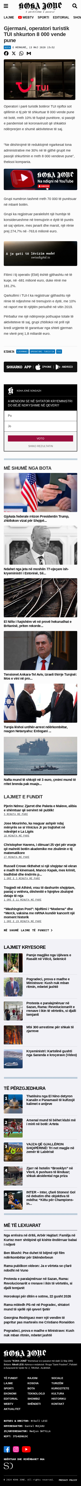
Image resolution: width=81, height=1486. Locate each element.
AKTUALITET (12, 1409)
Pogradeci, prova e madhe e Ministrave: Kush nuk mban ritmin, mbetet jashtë (48, 983)
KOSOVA (33, 1383)
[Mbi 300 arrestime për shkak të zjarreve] (13, 1034)
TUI (59, 351)
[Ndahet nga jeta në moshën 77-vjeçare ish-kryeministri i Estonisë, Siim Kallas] (40, 545)
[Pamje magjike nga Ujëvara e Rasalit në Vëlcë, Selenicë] (13, 962)
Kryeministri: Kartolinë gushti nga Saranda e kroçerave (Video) (51, 1053)
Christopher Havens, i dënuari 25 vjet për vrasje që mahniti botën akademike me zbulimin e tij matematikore (40, 849)
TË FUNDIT (11, 1378)
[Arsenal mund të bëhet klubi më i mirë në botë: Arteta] (13, 1127)
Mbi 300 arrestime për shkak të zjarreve (50, 1029)
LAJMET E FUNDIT (23, 796)
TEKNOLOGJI (36, 1393)
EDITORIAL (61, 17)
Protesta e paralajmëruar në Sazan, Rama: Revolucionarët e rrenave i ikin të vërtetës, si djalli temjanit (51, 1008)
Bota (7, 47)
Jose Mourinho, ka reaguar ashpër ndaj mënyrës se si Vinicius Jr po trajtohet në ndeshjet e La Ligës (34, 827)
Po (10, 415)
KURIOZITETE (60, 1388)
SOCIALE (57, 1378)
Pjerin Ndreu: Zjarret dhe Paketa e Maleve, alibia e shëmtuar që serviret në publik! (40, 808)
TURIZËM (57, 1383)
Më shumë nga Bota (27, 468)
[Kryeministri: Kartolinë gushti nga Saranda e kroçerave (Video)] (13, 1058)
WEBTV (28, 17)
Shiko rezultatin (40, 446)
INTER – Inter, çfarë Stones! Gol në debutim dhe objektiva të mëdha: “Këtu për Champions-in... (50, 1197)
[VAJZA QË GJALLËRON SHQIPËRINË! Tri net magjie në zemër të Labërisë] (13, 1151)
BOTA (31, 1388)
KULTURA (57, 1393)
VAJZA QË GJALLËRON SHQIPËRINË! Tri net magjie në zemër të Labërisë (50, 1148)
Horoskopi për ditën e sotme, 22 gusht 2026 (37, 1296)
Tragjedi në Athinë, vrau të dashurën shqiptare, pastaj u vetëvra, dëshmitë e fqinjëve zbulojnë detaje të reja (39, 892)
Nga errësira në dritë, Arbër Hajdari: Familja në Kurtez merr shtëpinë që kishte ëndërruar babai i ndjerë (40, 1239)
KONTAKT (57, 1403)
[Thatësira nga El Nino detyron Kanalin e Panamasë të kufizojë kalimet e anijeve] (13, 1103)
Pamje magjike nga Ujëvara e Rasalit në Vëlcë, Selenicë (48, 957)
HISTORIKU (58, 1398)
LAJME (9, 17)
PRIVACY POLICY (68, 1480)
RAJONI (32, 1378)
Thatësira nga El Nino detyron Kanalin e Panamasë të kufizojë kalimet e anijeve (50, 1100)
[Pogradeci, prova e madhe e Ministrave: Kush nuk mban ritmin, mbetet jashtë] (13, 986)
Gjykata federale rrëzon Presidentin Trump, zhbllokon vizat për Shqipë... (36, 519)
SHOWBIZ (34, 1398)
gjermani (22, 351)
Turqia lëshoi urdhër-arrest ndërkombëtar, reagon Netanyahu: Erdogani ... (35, 729)
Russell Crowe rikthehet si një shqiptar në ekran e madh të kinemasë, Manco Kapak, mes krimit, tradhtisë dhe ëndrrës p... (40, 870)
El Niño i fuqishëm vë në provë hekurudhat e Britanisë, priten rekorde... (37, 624)
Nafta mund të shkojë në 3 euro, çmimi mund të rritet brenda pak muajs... (40, 782)
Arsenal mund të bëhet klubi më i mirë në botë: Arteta (51, 1122)
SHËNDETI (34, 1403)
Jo (9, 426)
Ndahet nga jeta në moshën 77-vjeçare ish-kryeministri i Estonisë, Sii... (36, 571)
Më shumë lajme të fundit (27, 930)
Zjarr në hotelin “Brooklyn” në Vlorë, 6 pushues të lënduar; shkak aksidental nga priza (49, 1172)
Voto (40, 438)
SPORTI (43, 17)
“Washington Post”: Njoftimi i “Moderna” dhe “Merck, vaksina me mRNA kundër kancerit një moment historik (39, 913)
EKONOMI (10, 1393)
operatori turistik (42, 351)
